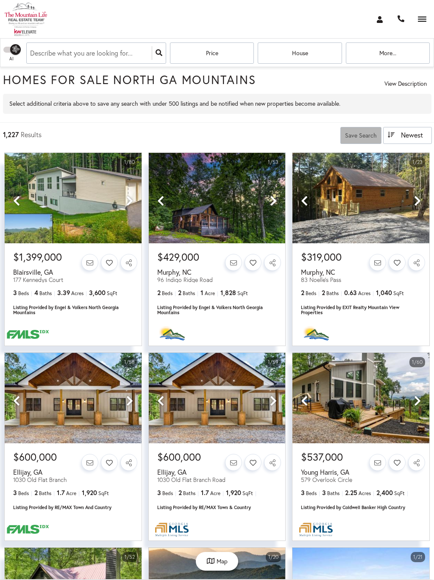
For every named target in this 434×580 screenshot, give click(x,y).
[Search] (159, 53)
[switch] (17, 49)
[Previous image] (16, 201)
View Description (405, 83)
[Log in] (379, 19)
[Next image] (130, 201)
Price (212, 53)
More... (387, 53)
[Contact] (89, 262)
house (300, 53)
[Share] (128, 262)
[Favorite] (109, 262)
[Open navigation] (421, 19)
